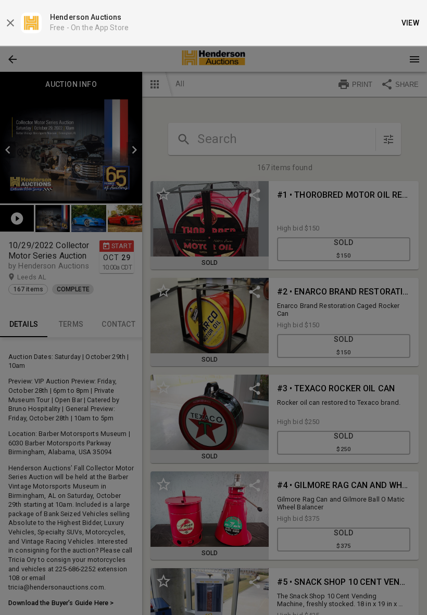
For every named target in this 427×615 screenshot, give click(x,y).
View (410, 23)
